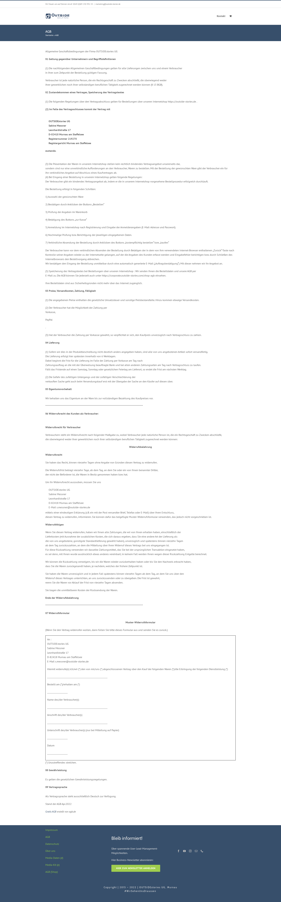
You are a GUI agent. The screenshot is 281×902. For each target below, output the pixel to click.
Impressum (51, 830)
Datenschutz (52, 843)
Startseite (49, 35)
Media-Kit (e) (52, 864)
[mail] (196, 851)
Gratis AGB (50, 811)
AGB (47, 836)
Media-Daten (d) (54, 857)
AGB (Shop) (51, 871)
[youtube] (184, 851)
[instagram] (190, 851)
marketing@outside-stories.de (107, 4)
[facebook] (178, 851)
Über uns (50, 850)
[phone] (202, 851)
